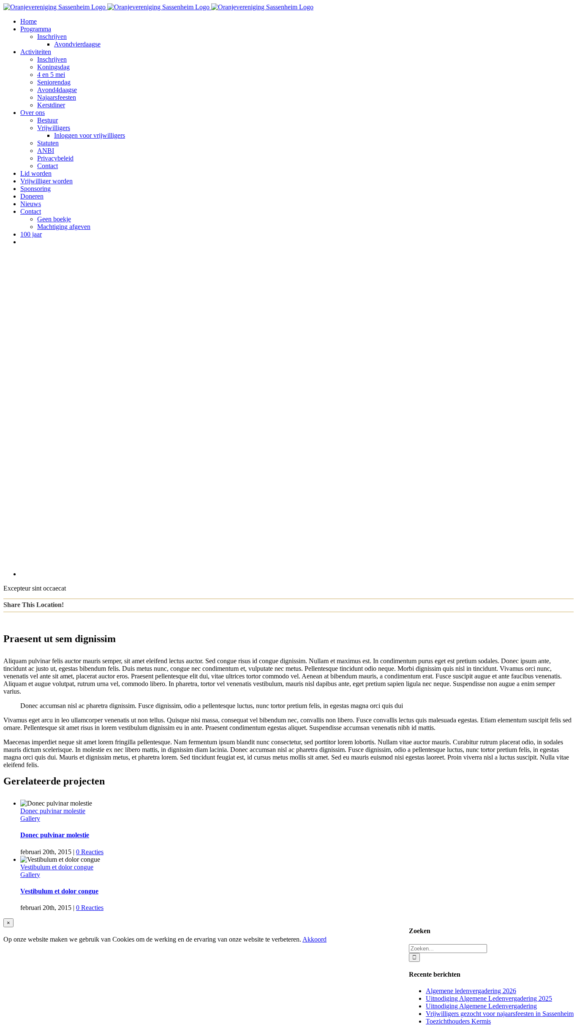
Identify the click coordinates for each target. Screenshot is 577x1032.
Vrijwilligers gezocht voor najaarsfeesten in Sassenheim (500, 1013)
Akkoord (314, 939)
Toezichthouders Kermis (458, 1021)
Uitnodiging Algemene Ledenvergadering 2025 (489, 998)
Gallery (30, 818)
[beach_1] (273, 573)
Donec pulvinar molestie (52, 810)
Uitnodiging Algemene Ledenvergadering (481, 1006)
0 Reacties (89, 851)
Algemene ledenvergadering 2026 (471, 990)
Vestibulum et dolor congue (56, 867)
